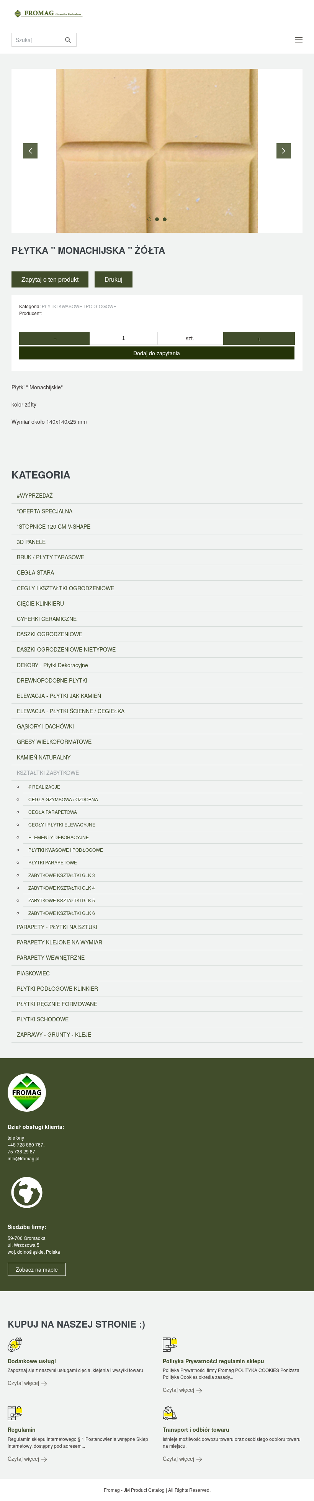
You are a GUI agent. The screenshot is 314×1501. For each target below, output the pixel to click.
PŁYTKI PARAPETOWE (52, 862)
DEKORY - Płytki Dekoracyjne (52, 665)
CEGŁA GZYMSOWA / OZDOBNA (63, 799)
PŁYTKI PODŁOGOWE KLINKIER (57, 988)
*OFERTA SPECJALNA (44, 511)
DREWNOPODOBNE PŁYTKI (52, 680)
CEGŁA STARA (35, 572)
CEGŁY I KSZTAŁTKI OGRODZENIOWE (65, 588)
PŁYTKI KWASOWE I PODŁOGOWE (79, 306)
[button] (299, 40)
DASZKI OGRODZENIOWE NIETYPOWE (66, 649)
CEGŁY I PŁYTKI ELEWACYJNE (61, 824)
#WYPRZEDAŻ (35, 495)
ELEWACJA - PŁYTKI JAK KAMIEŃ (59, 695)
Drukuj (114, 279)
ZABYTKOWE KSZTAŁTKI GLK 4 (61, 887)
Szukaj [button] (68, 39)
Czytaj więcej (24, 1383)
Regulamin (22, 1429)
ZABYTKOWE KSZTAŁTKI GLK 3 (61, 875)
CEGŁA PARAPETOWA (52, 811)
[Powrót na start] (51, 14)
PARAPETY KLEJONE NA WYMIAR (59, 942)
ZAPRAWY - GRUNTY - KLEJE (54, 1034)
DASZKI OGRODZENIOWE (49, 634)
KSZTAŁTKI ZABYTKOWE (48, 772)
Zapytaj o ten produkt (49, 279)
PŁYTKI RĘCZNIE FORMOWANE (57, 1004)
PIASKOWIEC (33, 973)
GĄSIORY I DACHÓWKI (45, 726)
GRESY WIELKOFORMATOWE (54, 741)
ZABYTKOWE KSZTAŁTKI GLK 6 (61, 913)
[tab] (149, 219)
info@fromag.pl (23, 1158)
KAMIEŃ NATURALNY (43, 757)
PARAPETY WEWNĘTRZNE (51, 957)
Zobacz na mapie (37, 1269)
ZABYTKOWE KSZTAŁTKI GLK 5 (61, 900)
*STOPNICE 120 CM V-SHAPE (53, 526)
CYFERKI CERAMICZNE (47, 618)
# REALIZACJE (44, 786)
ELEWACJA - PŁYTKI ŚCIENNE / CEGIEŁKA (70, 711)
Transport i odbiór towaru (196, 1429)
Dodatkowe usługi (32, 1361)
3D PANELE (31, 542)
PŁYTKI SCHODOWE (43, 1019)
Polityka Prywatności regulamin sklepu (213, 1361)
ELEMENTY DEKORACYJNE (58, 837)
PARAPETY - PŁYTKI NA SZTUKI (57, 927)
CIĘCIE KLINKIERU (40, 603)
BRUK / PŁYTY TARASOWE (50, 557)
